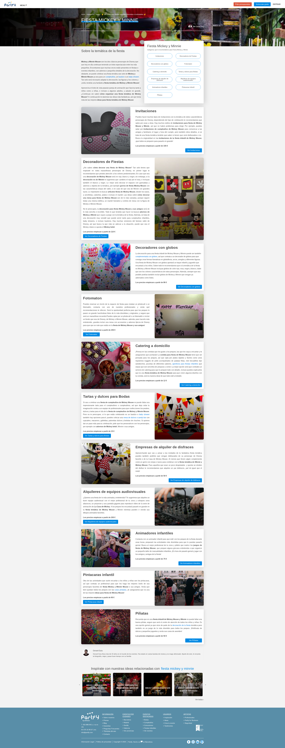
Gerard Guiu (200, 26)
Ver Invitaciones (193, 150)
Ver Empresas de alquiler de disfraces (185, 480)
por (198, 26)
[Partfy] (12, 4)
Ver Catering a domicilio (190, 385)
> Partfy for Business (190, 720)
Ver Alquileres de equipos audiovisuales (100, 522)
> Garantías (106, 726)
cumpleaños (110, 77)
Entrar (277, 4)
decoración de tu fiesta (181, 625)
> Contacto (106, 734)
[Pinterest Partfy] (202, 742)
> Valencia (126, 728)
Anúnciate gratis (262, 4)
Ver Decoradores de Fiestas (96, 236)
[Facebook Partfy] (188, 742)
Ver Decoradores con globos (189, 287)
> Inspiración (167, 717)
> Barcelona (127, 720)
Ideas (98, 14)
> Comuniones (148, 725)
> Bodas (146, 720)
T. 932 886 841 (86, 725)
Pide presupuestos (242, 4)
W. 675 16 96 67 (87, 730)
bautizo (121, 77)
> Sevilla (125, 725)
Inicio (83, 14)
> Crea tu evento (169, 723)
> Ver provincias (128, 731)
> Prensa (105, 720)
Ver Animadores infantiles (190, 563)
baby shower (144, 414)
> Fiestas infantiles (149, 728)
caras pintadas (120, 590)
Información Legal (87, 742)
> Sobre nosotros (108, 717)
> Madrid (126, 722)
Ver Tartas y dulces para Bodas (97, 436)
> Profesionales (188, 717)
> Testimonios (168, 726)
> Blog (104, 723)
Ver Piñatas (193, 640)
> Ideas (165, 720)
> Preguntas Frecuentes (110, 729)
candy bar (142, 417)
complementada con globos (146, 256)
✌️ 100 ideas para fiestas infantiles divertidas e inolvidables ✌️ (124, 14)
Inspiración (90, 14)
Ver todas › (199, 700)
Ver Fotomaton (91, 334)
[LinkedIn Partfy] (197, 742)
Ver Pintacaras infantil (93, 602)
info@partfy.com (87, 732)
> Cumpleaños (148, 722)
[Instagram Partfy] (193, 742)
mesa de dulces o (130, 417)
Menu (22, 5)
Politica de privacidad (103, 742)
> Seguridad (187, 723)
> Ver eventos (148, 731)
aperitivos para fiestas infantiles (185, 364)
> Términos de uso (109, 731)
